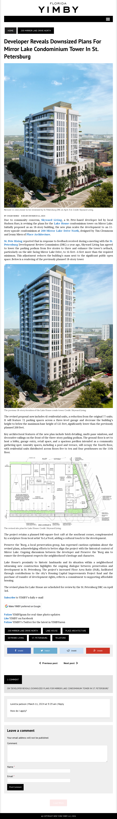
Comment (12, 743)
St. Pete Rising (13, 241)
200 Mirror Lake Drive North (60, 230)
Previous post (50, 663)
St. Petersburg (39, 637)
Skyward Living (51, 220)
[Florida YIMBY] (58, 8)
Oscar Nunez (13, 216)
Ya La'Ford (60, 637)
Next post (69, 663)
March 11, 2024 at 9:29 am (42, 703)
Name (10, 766)
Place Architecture (38, 234)
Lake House (61, 223)
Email (10, 776)
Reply (61, 703)
